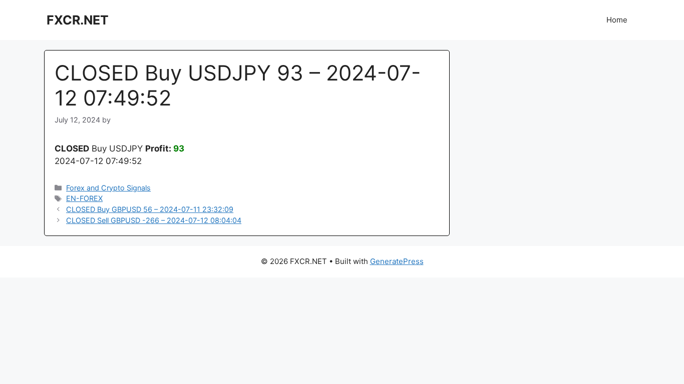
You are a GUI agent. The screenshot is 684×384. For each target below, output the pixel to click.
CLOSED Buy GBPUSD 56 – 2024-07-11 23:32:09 (149, 209)
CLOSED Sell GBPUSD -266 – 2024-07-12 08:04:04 (153, 220)
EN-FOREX (84, 198)
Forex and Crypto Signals (108, 188)
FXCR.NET (78, 20)
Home (616, 19)
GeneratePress (397, 261)
